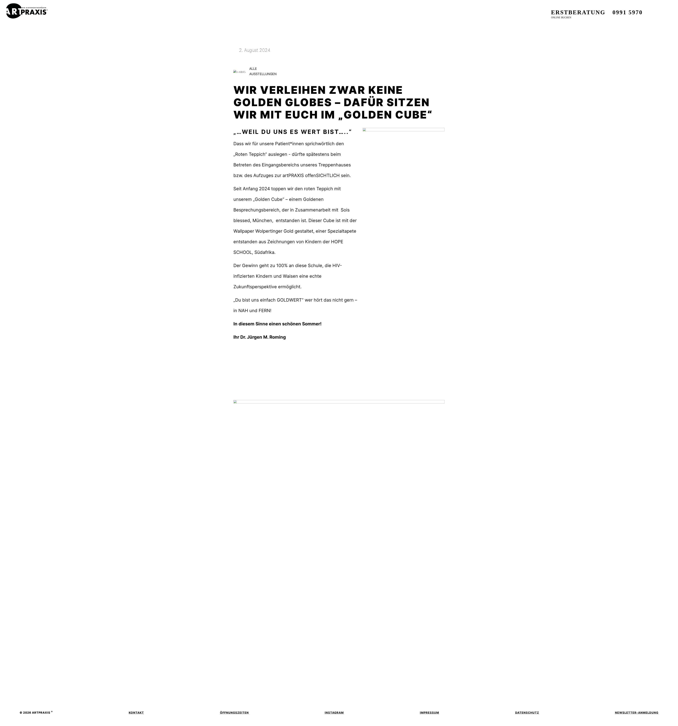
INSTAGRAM (334, 712)
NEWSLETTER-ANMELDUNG (636, 712)
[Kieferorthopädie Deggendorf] (26, 7)
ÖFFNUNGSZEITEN (234, 712)
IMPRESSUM (429, 712)
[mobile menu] (665, 10)
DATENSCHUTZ (527, 712)
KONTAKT (136, 712)
